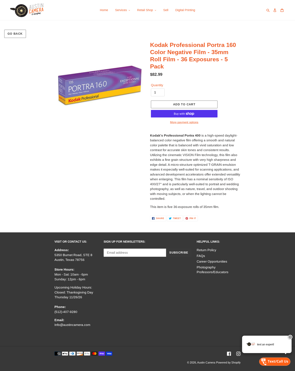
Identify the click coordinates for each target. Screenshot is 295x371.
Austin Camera (206, 362)
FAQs (201, 256)
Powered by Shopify (228, 362)
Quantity (157, 85)
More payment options (184, 122)
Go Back (15, 33)
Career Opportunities (212, 261)
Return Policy (206, 250)
